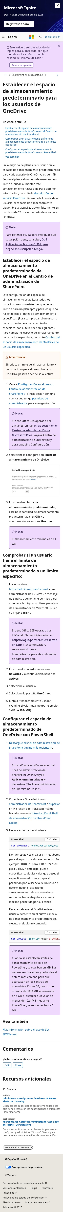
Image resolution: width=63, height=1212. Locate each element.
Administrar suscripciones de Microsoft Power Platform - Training (29, 1100)
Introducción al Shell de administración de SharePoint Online (33, 818)
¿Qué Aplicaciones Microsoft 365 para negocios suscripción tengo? (27, 244)
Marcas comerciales (36, 1202)
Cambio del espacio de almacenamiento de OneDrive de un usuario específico (31, 342)
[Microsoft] (31, 37)
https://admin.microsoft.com (27, 589)
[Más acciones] (57, 75)
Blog (32, 1188)
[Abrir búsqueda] (40, 37)
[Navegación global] (3, 37)
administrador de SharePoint (27, 804)
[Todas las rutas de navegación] (6, 75)
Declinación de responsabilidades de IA (25, 1183)
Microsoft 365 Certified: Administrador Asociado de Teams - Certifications (31, 1123)
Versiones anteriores (14, 1188)
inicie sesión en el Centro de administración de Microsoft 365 (34, 430)
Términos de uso (12, 1202)
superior (54, 804)
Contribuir (47, 1188)
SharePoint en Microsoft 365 (28, 74)
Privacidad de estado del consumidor (24, 1197)
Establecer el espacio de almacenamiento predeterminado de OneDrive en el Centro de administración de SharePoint (31, 131)
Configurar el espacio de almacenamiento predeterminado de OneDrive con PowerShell (30, 151)
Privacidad (8, 1192)
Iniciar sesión (52, 36)
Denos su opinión (21, 65)
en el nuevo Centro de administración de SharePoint (30, 389)
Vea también (12, 156)
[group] (34, 846)
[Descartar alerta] (57, 5)
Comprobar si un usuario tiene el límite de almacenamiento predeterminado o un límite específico (30, 141)
